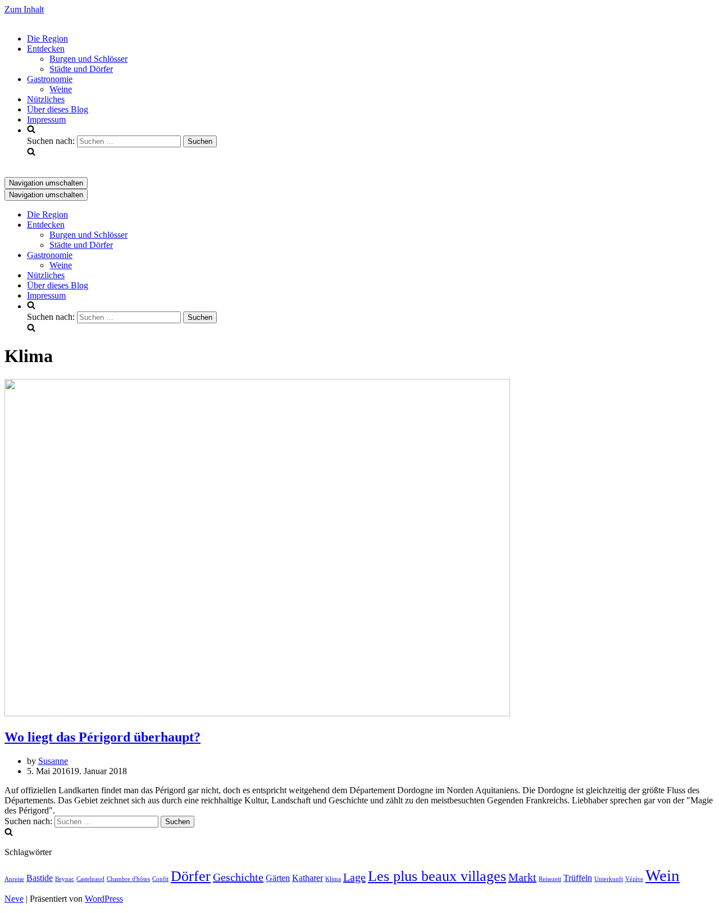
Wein (662, 875)
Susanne (53, 761)
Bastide (39, 878)
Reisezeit (550, 879)
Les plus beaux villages (437, 876)
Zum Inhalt (24, 9)
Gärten (278, 878)
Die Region (47, 38)
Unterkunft (608, 879)
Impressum (46, 119)
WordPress (104, 898)
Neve (14, 898)
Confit (160, 879)
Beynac (64, 879)
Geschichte (238, 877)
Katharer (307, 878)
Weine (60, 89)
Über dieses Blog (57, 109)
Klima (333, 879)
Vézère (634, 879)
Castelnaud (90, 879)
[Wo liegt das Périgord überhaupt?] (257, 713)
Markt (522, 877)
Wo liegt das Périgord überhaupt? (102, 737)
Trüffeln (577, 878)
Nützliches (46, 99)
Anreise (14, 879)
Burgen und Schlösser (88, 59)
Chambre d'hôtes (128, 879)
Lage (354, 877)
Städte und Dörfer (81, 69)
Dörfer (191, 876)
